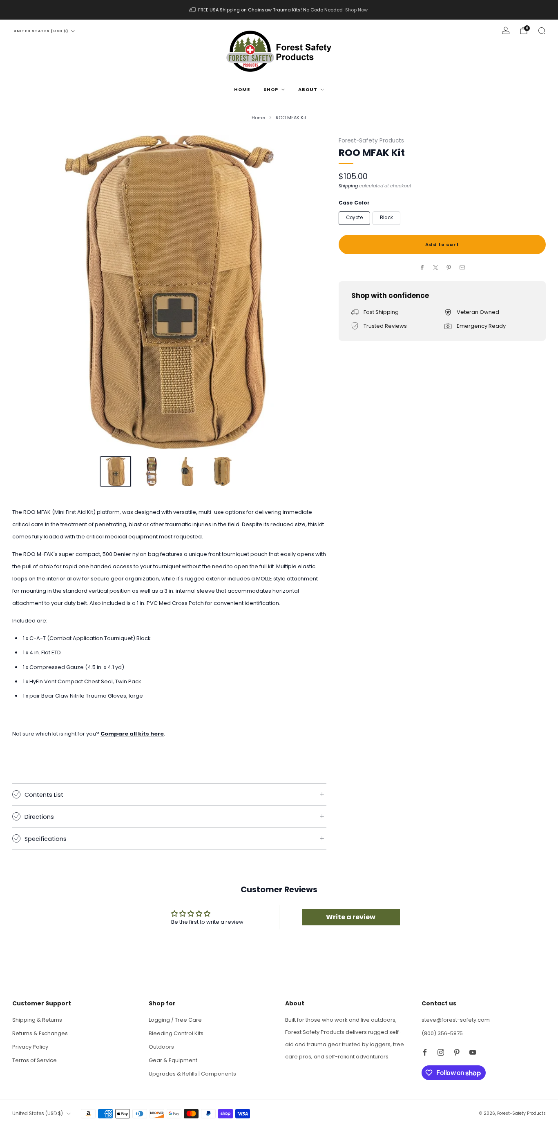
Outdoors (161, 1047)
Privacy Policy (30, 1047)
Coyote (354, 217)
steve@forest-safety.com (456, 1020)
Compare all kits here (132, 734)
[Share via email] (462, 268)
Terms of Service (34, 1060)
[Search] (542, 31)
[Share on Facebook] (422, 268)
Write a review (350, 917)
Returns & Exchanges (40, 1033)
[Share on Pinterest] (449, 268)
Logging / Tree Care (175, 1020)
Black (386, 217)
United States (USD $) (40, 31)
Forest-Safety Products (371, 140)
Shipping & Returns (37, 1020)
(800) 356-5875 (442, 1033)
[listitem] (279, 10)
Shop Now (356, 10)
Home (242, 89)
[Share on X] (435, 268)
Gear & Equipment (173, 1060)
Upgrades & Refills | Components (192, 1074)
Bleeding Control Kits (176, 1033)
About (307, 89)
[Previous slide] (28, 291)
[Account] (506, 31)
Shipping (348, 185)
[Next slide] (310, 291)
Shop (270, 89)
